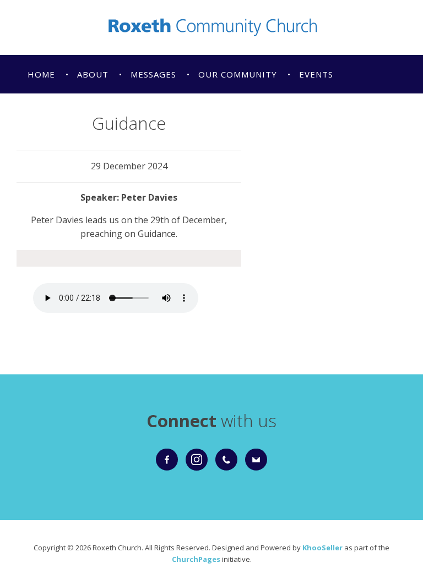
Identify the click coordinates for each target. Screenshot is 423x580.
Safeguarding (62, 112)
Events (316, 74)
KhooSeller (322, 548)
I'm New (190, 112)
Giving (134, 112)
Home (41, 74)
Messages (153, 74)
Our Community (237, 74)
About (93, 74)
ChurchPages (196, 559)
